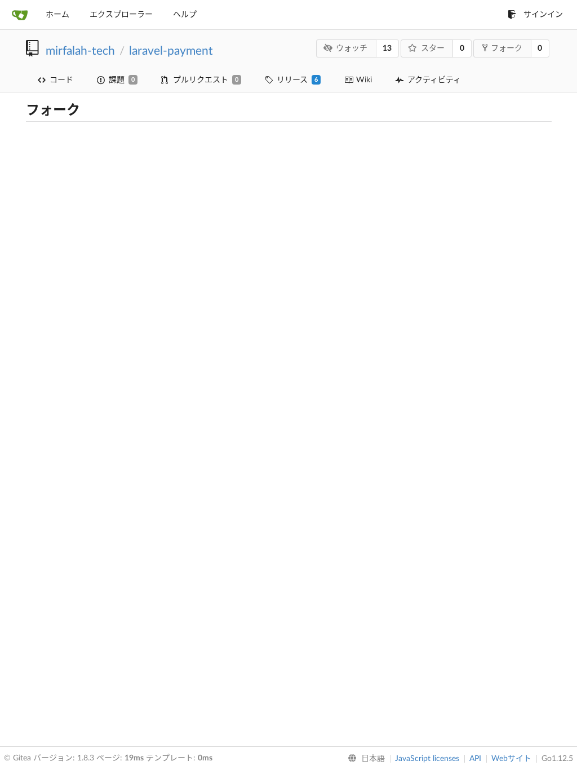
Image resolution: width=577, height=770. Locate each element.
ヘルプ (185, 15)
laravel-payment (171, 51)
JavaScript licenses (427, 759)
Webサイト (511, 759)
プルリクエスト (205, 80)
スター (433, 48)
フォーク (506, 48)
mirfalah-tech (80, 51)
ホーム (57, 15)
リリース (297, 80)
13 (387, 48)
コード (61, 80)
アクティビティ (434, 80)
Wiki (364, 80)
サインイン (543, 15)
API (475, 759)
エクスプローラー (121, 15)
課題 (122, 80)
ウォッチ (351, 48)
